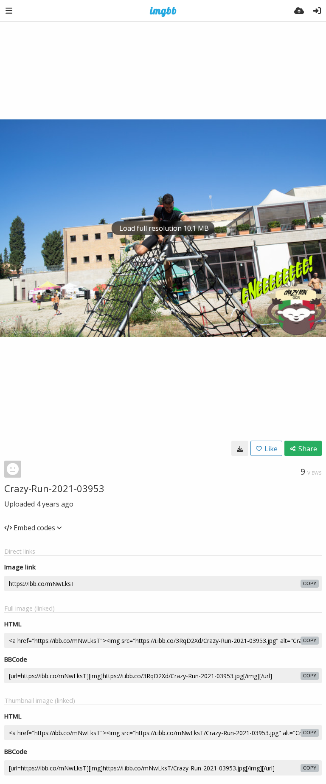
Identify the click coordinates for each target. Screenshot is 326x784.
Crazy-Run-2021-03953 (54, 488)
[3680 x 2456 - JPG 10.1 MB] (239, 448)
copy (309, 583)
